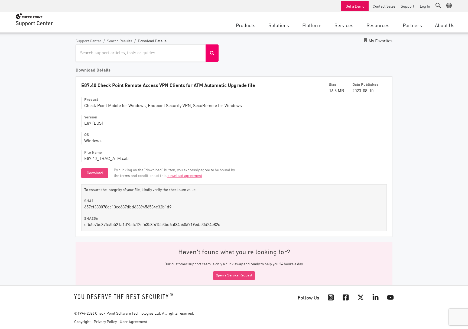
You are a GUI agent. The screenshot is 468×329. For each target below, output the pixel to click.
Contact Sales (384, 6)
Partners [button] (412, 24)
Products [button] (245, 24)
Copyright (82, 322)
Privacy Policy (105, 322)
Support (407, 6)
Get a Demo (355, 6)
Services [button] (343, 24)
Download (95, 173)
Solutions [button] (278, 24)
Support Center (88, 41)
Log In (425, 6)
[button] (438, 5)
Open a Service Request (234, 275)
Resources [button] (377, 24)
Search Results (119, 41)
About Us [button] (444, 24)
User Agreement (133, 322)
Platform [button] (311, 24)
